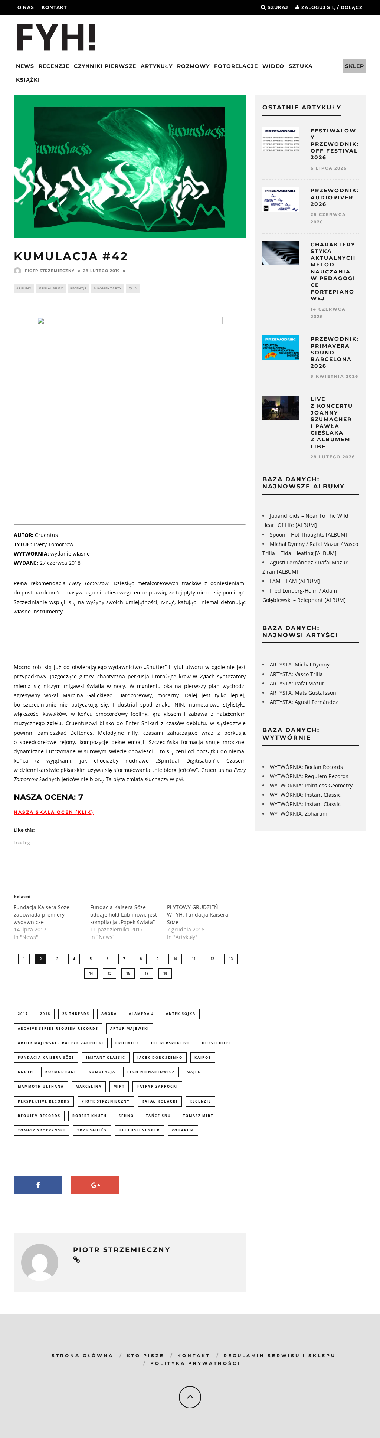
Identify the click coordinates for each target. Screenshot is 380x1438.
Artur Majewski (129, 1028)
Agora (109, 1013)
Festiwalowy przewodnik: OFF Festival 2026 (335, 144)
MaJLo (194, 1072)
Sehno (126, 1115)
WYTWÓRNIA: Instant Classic (305, 794)
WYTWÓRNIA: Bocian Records (306, 766)
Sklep (354, 66)
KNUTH (25, 1072)
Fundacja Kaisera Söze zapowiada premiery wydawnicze (41, 915)
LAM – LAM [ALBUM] (295, 580)
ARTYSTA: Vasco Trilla (296, 674)
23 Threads (75, 1013)
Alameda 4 (141, 1013)
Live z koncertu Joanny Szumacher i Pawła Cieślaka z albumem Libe (332, 422)
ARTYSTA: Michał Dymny (300, 664)
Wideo (273, 66)
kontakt (54, 7)
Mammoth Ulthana (41, 1086)
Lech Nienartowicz (151, 1072)
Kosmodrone (61, 1072)
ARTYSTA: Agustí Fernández (304, 701)
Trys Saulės (92, 1130)
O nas (25, 7)
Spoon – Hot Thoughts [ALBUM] (308, 534)
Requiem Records (39, 1115)
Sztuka (301, 66)
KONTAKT (193, 1355)
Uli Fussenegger (139, 1130)
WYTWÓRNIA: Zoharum (298, 813)
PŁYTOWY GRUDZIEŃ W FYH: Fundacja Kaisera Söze (197, 915)
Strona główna (83, 1355)
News (25, 66)
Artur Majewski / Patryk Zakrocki (61, 1043)
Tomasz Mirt (198, 1115)
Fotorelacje (236, 66)
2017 (23, 1013)
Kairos (202, 1057)
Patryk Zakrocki (157, 1086)
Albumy (24, 288)
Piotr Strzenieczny (106, 1101)
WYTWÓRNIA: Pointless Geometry (311, 785)
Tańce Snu (158, 1115)
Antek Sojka (181, 1013)
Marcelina (89, 1086)
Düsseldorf (216, 1043)
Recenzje (54, 66)
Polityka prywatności (195, 1363)
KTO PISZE (145, 1355)
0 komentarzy (108, 288)
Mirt (119, 1086)
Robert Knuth (89, 1115)
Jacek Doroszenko (160, 1057)
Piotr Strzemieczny (50, 270)
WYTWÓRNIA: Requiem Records (309, 776)
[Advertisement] (149, 638)
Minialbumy (51, 288)
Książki (28, 79)
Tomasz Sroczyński (41, 1130)
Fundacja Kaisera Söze (46, 1057)
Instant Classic (105, 1057)
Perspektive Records (44, 1101)
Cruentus (127, 1043)
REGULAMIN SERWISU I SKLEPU (279, 1355)
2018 (45, 1013)
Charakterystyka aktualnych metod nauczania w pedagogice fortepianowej (333, 271)
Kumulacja (102, 1072)
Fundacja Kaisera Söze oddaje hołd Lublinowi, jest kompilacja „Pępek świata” (123, 915)
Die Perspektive (170, 1043)
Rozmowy (193, 66)
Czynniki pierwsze (105, 66)
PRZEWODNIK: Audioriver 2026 (335, 197)
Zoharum (183, 1130)
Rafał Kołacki (160, 1101)
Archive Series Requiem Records (58, 1028)
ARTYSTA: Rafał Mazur (297, 683)
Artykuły (157, 66)
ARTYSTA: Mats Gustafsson (303, 692)
